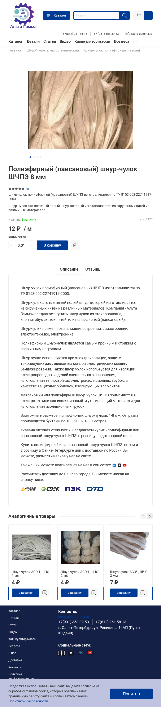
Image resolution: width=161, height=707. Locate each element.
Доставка (15, 660)
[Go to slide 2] (34, 157)
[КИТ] (95, 488)
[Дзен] (119, 465)
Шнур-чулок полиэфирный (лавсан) (112, 50)
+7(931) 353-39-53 (73, 622)
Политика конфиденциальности (23, 676)
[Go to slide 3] (37, 157)
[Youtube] (124, 465)
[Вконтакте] (114, 465)
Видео (65, 41)
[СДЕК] (51, 488)
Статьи (49, 41)
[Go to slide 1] (30, 157)
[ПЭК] (73, 488)
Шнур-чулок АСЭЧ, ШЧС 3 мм (128, 574)
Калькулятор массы (92, 41)
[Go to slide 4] (40, 157)
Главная (14, 50)
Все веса (121, 41)
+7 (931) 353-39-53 (106, 34)
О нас (12, 653)
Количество (17, 237)
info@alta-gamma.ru (139, 34)
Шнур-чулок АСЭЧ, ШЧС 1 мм (30, 574)
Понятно (131, 693)
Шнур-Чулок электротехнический (53, 50)
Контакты (15, 667)
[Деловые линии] (28, 488)
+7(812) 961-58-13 (75, 34)
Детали (33, 41)
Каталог (60, 15)
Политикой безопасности (28, 701)
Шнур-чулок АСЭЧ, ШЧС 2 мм (79, 574)
